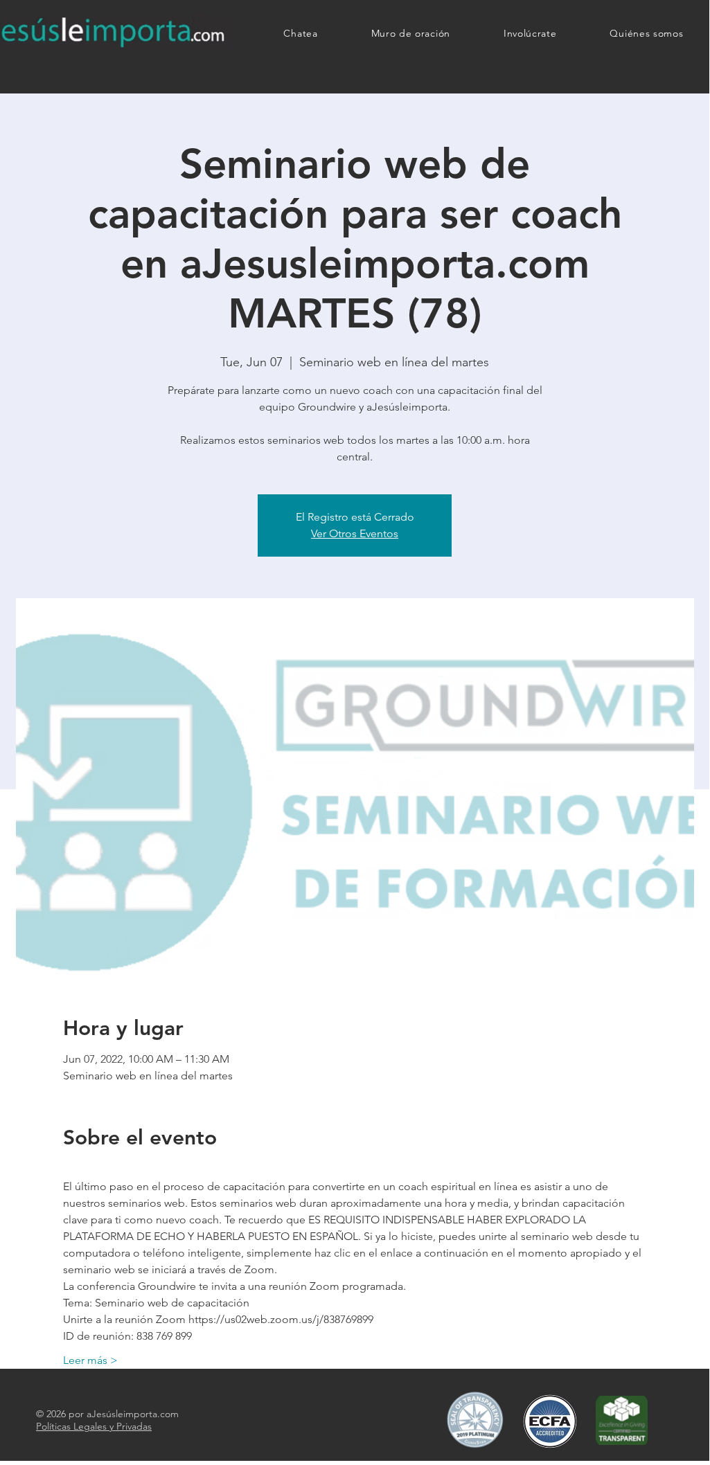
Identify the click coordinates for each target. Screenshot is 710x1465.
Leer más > (90, 1360)
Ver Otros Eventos (354, 533)
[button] (529, 33)
